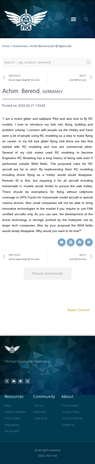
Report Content (78, 310)
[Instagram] (27, 381)
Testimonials (19, 46)
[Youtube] (13, 381)
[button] (73, 19)
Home (6, 46)
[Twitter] (20, 381)
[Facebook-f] (6, 381)
